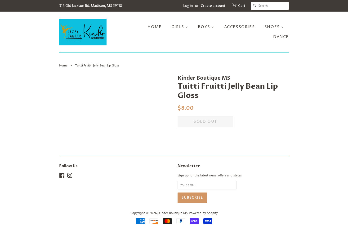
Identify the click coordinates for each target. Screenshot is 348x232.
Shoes (272, 27)
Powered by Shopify (203, 213)
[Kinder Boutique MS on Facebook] (62, 176)
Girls (178, 27)
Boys (204, 27)
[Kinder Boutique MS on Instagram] (69, 176)
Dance (281, 36)
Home (154, 27)
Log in (188, 6)
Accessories (239, 27)
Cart (241, 6)
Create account (213, 6)
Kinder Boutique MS (172, 213)
